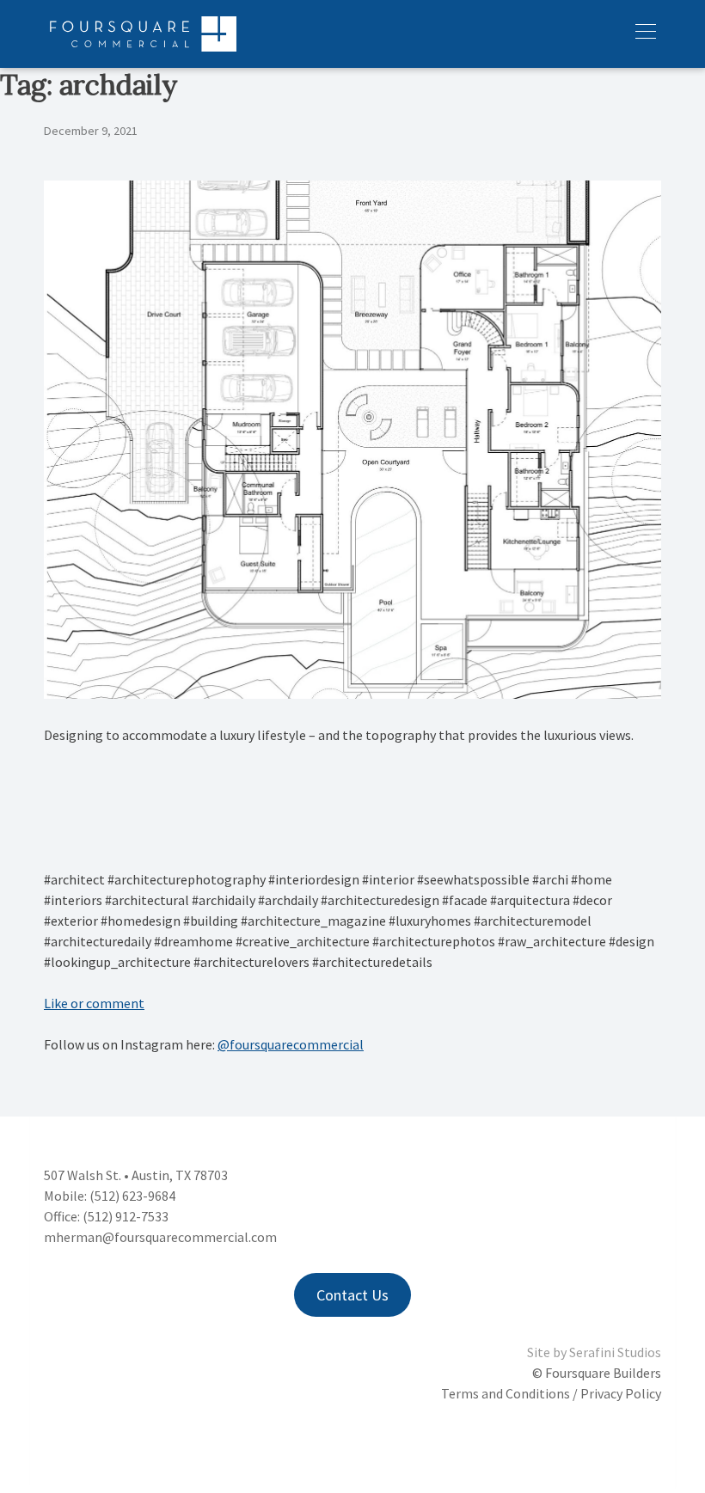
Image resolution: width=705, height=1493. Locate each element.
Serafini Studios (615, 1352)
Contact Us (352, 1295)
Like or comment (94, 1003)
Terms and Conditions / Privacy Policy (551, 1393)
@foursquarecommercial (291, 1044)
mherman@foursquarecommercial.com (160, 1236)
